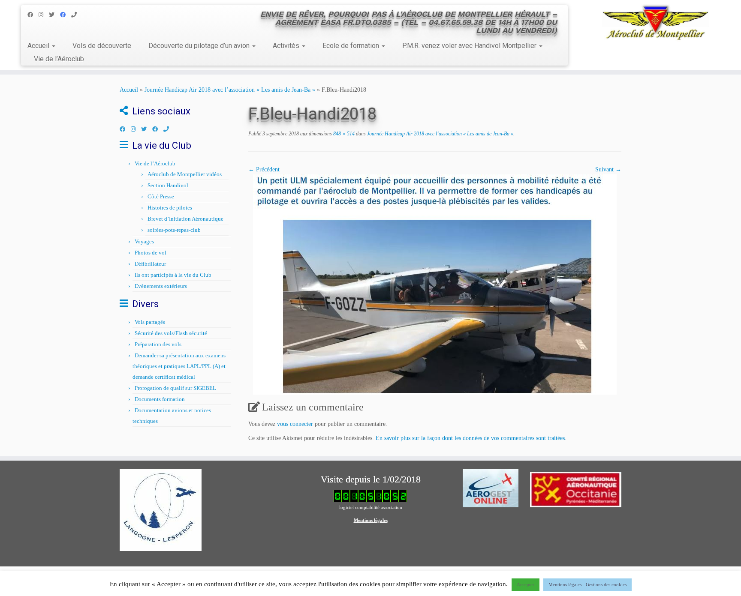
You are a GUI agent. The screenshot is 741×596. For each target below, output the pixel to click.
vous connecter (295, 424)
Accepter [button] (525, 584)
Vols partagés (150, 322)
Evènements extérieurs (161, 286)
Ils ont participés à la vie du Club (173, 275)
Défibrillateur (150, 264)
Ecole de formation (351, 46)
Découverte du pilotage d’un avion (199, 46)
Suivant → (608, 169)
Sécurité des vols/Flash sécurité (171, 333)
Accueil (39, 46)
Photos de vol (150, 252)
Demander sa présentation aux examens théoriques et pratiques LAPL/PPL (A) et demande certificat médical (179, 366)
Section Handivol (168, 185)
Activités (287, 46)
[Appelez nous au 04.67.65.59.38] (76, 15)
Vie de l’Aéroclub (59, 59)
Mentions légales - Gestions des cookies (587, 584)
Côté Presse (161, 196)
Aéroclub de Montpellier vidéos (185, 174)
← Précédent (264, 169)
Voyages (144, 241)
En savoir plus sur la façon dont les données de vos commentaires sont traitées (470, 438)
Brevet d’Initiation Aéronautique (185, 219)
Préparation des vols (158, 344)
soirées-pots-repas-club (174, 230)
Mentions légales (371, 520)
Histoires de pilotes (170, 207)
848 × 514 (343, 134)
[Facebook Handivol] (65, 15)
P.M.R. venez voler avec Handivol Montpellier (470, 46)
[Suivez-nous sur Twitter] (54, 15)
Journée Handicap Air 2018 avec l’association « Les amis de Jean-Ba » (230, 90)
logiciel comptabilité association (370, 507)
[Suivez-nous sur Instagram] (44, 15)
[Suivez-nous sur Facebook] (33, 15)
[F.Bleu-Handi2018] (435, 284)
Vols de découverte (101, 46)
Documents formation (160, 399)
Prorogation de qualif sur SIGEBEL (175, 388)
